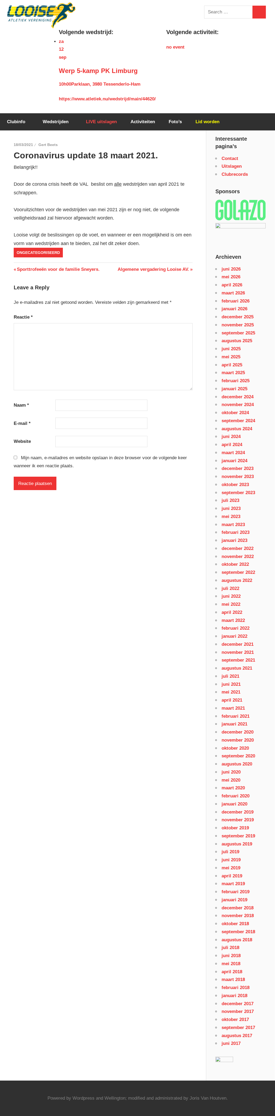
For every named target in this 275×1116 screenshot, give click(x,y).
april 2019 (232, 875)
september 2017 (238, 1027)
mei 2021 (231, 692)
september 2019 (238, 835)
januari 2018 (234, 995)
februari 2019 (235, 891)
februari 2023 (235, 532)
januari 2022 (234, 636)
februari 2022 (235, 628)
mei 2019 (231, 867)
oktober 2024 (235, 412)
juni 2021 (231, 684)
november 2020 (238, 740)
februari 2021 (235, 716)
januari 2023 (234, 540)
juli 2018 (230, 947)
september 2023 (238, 492)
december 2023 (238, 468)
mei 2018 (231, 963)
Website (22, 441)
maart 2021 (233, 708)
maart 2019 (233, 883)
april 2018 (232, 971)
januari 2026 (234, 308)
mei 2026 (231, 276)
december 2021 (238, 644)
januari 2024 (234, 460)
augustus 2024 (237, 428)
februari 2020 (235, 795)
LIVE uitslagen (101, 121)
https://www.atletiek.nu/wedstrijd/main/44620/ (107, 98)
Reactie (23, 317)
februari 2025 (235, 380)
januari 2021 (234, 724)
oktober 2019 (235, 827)
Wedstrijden (55, 121)
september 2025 (238, 332)
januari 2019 (234, 899)
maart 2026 (233, 293)
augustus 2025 (237, 340)
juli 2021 (230, 676)
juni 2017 (231, 1043)
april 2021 (232, 700)
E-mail (22, 423)
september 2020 (238, 755)
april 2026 (232, 284)
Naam (21, 405)
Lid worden (207, 121)
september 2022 (238, 572)
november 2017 (238, 1011)
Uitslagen (232, 166)
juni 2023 (231, 508)
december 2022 (238, 548)
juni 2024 (231, 436)
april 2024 (232, 444)
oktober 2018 (235, 923)
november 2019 (238, 819)
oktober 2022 (235, 564)
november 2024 (238, 404)
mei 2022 (231, 604)
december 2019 (238, 812)
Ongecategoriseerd (38, 252)
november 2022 (238, 556)
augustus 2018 (237, 939)
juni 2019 (231, 859)
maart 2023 (233, 524)
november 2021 (238, 652)
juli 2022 (230, 588)
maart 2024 (233, 452)
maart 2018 (233, 979)
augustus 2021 (237, 668)
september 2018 (238, 931)
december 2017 (238, 1003)
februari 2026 (235, 301)
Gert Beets (48, 145)
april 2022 (232, 612)
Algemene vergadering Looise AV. (153, 269)
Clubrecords (235, 174)
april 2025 (232, 364)
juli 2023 (230, 500)
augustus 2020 (237, 764)
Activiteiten (143, 121)
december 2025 (238, 316)
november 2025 (238, 324)
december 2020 (238, 732)
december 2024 (238, 396)
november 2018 (238, 915)
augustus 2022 (237, 580)
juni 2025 (231, 348)
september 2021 (238, 660)
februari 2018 (235, 987)
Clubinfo (16, 121)
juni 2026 (231, 269)
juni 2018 (231, 955)
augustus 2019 (237, 844)
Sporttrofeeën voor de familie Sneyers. (58, 269)
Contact (230, 158)
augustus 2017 (237, 1035)
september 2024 (238, 420)
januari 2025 (234, 388)
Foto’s (175, 121)
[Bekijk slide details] (240, 226)
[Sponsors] (240, 210)
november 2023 (238, 476)
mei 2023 (231, 516)
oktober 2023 (235, 484)
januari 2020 (234, 804)
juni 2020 (231, 772)
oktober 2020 (235, 748)
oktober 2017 (235, 1019)
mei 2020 (231, 780)
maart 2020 (233, 787)
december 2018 (238, 907)
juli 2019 (230, 851)
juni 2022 (231, 596)
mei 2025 (231, 356)
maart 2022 (233, 620)
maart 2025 (233, 372)
